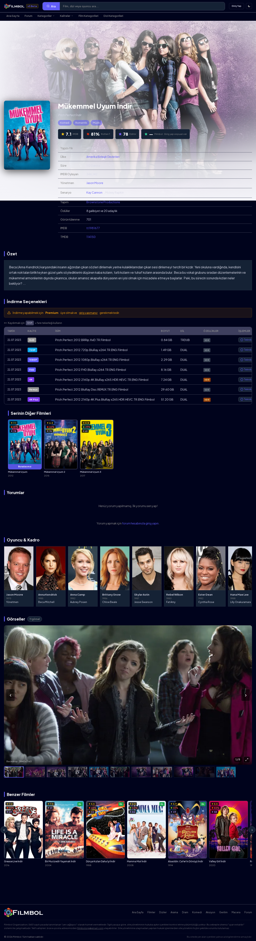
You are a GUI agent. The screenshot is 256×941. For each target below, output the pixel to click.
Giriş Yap (236, 5)
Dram (185, 912)
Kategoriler (45, 15)
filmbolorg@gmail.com (90, 928)
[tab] (14, 772)
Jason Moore (94, 183)
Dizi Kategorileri (113, 15)
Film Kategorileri (88, 15)
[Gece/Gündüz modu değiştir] (249, 6)
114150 (91, 237)
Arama (174, 912)
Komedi (64, 122)
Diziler (163, 912)
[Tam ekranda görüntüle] (247, 759)
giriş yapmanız (88, 312)
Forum (28, 15)
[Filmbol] (24, 912)
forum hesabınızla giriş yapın (140, 523)
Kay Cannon (94, 192)
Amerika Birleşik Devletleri (103, 156)
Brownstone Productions (103, 202)
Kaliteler (65, 15)
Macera (236, 912)
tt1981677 (93, 228)
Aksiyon (210, 912)
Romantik (81, 122)
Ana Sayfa (12, 15)
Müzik (96, 122)
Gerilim (223, 912)
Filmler (151, 912)
